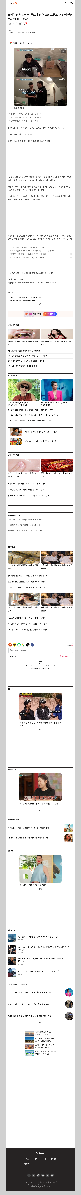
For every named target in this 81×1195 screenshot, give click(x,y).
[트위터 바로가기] (33, 1175)
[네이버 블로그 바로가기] (52, 1175)
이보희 (9, 30)
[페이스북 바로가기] (29, 1175)
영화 (44, 1159)
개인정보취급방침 (40, 1182)
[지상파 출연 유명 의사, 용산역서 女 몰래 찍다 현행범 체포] (69, 1016)
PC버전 (55, 1182)
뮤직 (36, 1159)
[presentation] (36, 729)
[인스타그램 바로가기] (43, 1175)
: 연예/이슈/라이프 (16, 984)
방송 (9, 689)
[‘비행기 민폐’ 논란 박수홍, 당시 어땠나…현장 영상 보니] (69, 1004)
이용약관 (31, 1182)
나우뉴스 (11, 930)
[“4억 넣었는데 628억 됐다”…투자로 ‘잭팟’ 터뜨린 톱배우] (69, 992)
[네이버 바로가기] (47, 1175)
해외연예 (11, 851)
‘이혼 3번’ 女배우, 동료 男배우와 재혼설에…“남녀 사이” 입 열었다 (32, 251)
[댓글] (25, 24)
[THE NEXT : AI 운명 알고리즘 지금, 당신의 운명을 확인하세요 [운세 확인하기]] (40, 314)
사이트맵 (48, 1182)
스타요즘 (11, 769)
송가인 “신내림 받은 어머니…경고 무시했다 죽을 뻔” (27, 247)
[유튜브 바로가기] (38, 1175)
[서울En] (12, 2)
